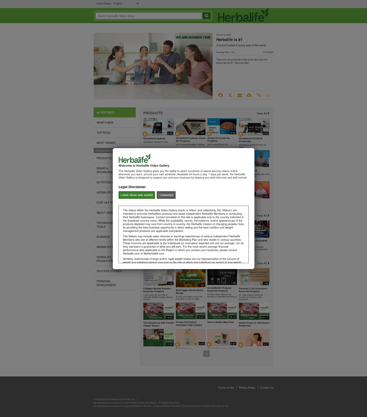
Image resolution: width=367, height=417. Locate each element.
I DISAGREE (166, 195)
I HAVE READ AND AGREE (136, 195)
